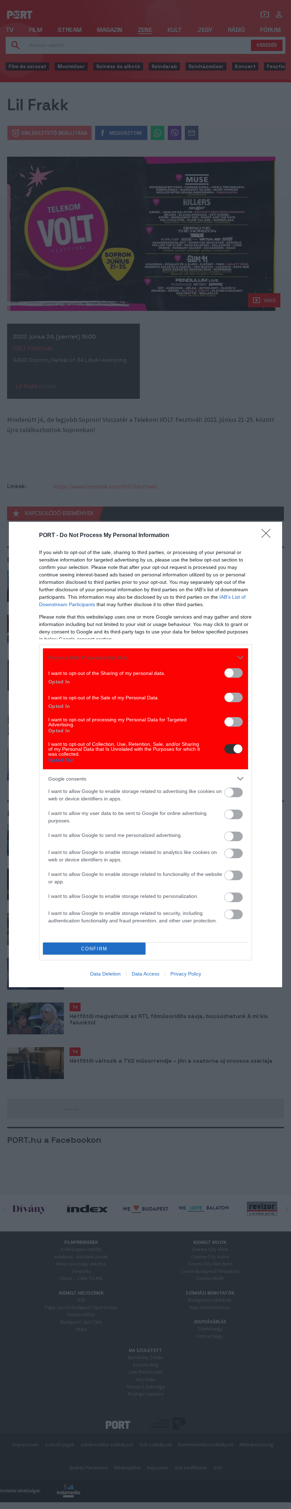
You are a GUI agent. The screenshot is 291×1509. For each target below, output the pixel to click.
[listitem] (145, 657)
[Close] (268, 535)
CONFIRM (94, 948)
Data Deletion (105, 974)
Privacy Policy (185, 974)
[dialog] (145, 754)
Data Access (145, 974)
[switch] (233, 673)
